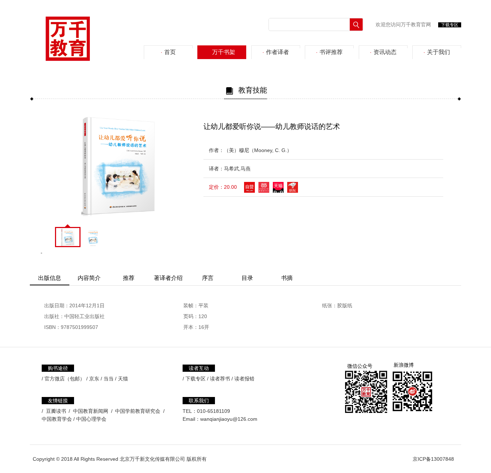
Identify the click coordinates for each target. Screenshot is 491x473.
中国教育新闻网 (90, 411)
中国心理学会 (91, 419)
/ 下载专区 (194, 378)
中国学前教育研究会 (137, 411)
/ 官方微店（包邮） (63, 378)
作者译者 (275, 52)
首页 (168, 52)
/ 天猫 (121, 378)
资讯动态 (383, 52)
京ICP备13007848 (433, 459)
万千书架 (221, 52)
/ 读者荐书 (218, 378)
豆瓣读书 (56, 411)
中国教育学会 (57, 419)
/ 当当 (107, 378)
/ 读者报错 (242, 378)
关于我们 (436, 52)
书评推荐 (329, 52)
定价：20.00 (223, 187)
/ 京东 (92, 378)
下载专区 (449, 24)
